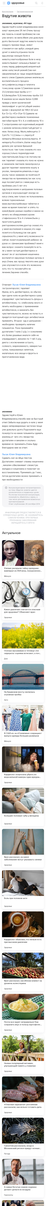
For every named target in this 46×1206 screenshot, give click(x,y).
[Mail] (8, 3)
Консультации (7, 11)
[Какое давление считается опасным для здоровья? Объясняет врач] (23, 600)
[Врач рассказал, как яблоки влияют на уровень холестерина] (23, 972)
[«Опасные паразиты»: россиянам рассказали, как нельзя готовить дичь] (23, 1095)
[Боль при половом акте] (23, 889)
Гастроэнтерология (25, 11)
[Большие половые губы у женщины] (23, 807)
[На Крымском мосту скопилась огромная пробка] (23, 683)
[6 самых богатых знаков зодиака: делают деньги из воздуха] (23, 1178)
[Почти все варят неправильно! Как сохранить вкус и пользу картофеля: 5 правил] (23, 1013)
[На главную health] (17, 3)
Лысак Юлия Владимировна (26, 284)
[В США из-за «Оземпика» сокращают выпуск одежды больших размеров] (23, 724)
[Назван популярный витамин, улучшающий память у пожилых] (23, 1054)
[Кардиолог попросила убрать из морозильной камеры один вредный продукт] (23, 765)
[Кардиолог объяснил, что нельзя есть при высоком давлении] (23, 930)
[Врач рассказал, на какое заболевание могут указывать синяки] (23, 848)
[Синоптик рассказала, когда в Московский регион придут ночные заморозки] (23, 1137)
